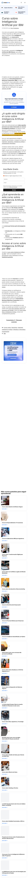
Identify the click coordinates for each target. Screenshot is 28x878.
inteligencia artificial (19, 141)
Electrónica (14, 327)
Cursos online (7, 327)
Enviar (14, 190)
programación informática (8, 143)
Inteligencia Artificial (7, 329)
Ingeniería (20, 327)
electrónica (10, 141)
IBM (5, 333)
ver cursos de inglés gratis (13, 151)
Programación (5, 331)
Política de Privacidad (13, 187)
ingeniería (4, 141)
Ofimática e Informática (19, 329)
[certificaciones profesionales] (13, 360)
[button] (21, 3)
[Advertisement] (14, 67)
